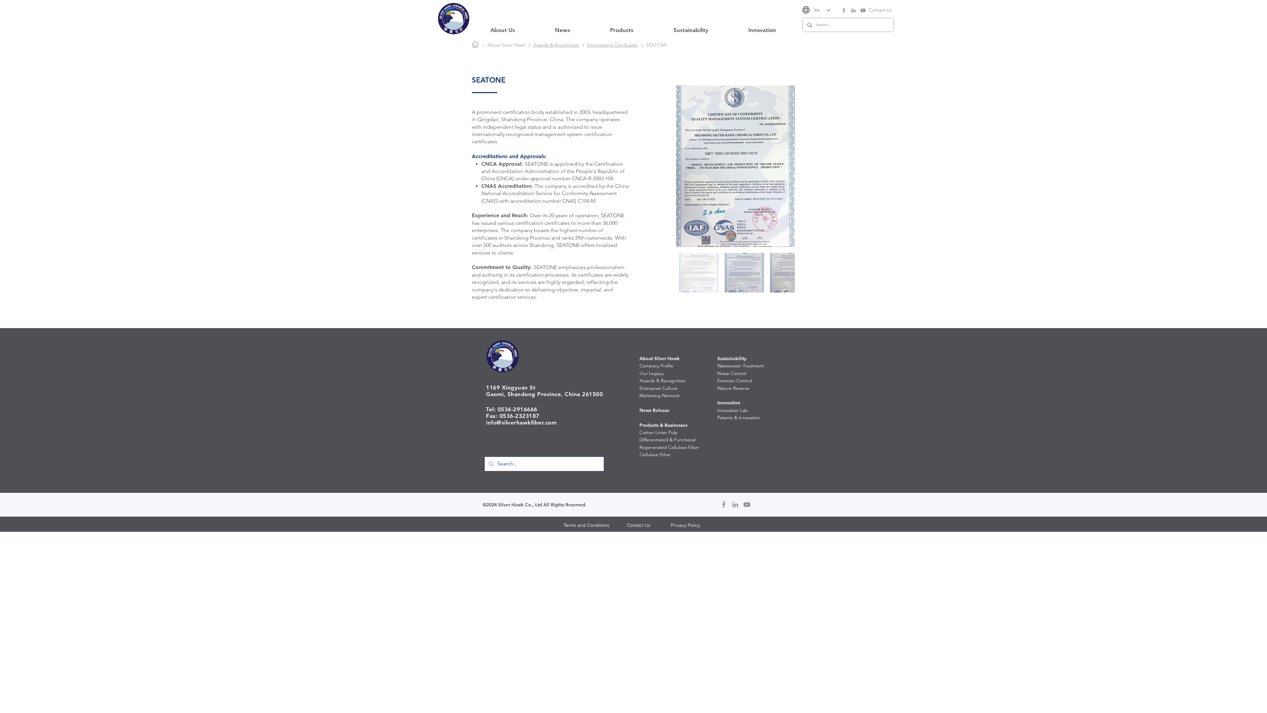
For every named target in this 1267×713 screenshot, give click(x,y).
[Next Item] (783, 166)
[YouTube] (863, 10)
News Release (654, 410)
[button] (502, 30)
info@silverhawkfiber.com (521, 422)
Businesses (676, 425)
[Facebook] (844, 10)
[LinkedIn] (853, 10)
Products (649, 425)
